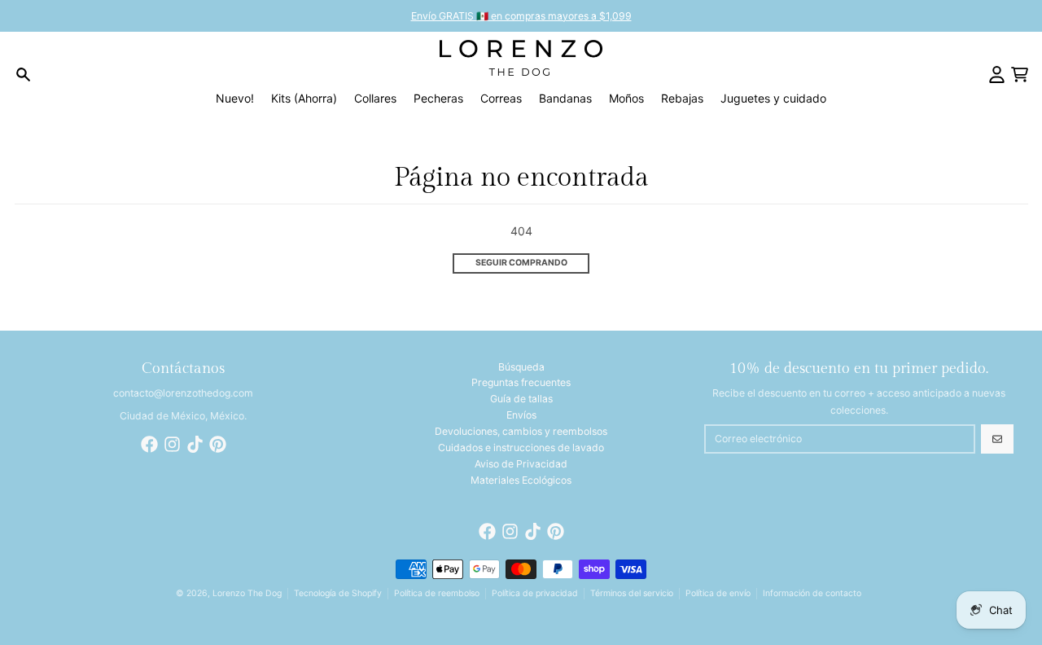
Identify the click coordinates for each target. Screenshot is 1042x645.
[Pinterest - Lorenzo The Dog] (217, 444)
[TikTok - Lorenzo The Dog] (195, 444)
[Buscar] (23, 74)
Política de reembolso (436, 593)
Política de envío (718, 593)
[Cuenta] (996, 74)
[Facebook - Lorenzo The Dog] (149, 444)
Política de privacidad (535, 593)
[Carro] (1019, 74)
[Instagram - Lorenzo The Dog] (172, 444)
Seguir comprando (521, 262)
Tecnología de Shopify (338, 593)
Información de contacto (812, 593)
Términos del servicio (631, 593)
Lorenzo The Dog (247, 593)
